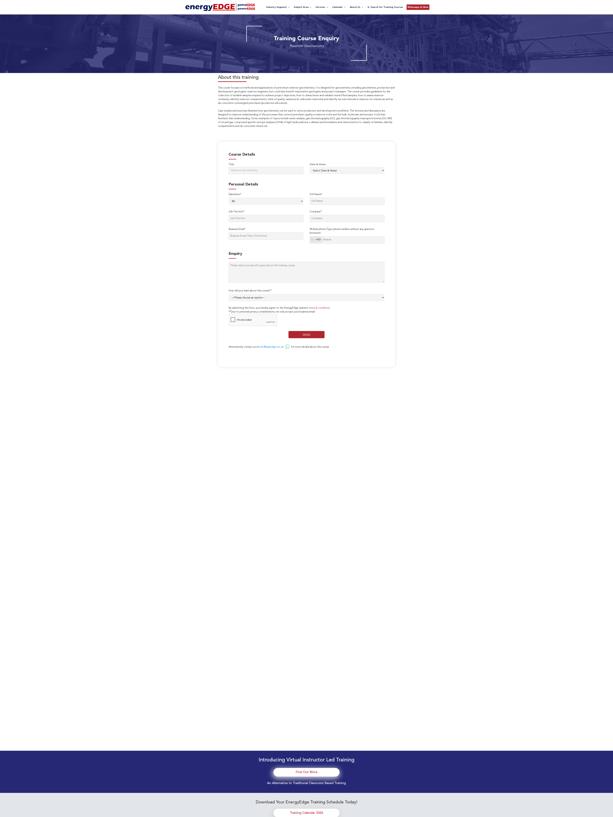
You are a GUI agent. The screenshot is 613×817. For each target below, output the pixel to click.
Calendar (337, 7)
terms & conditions (319, 308)
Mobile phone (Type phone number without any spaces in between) (342, 231)
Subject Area (301, 7)
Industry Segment (276, 7)
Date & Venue (318, 164)
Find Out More (307, 772)
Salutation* (235, 194)
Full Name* (316, 194)
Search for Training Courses (387, 7)
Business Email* (237, 229)
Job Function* (236, 211)
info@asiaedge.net (270, 347)
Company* (316, 211)
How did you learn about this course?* (250, 290)
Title (231, 164)
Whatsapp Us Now (418, 7)
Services (320, 7)
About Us (355, 7)
